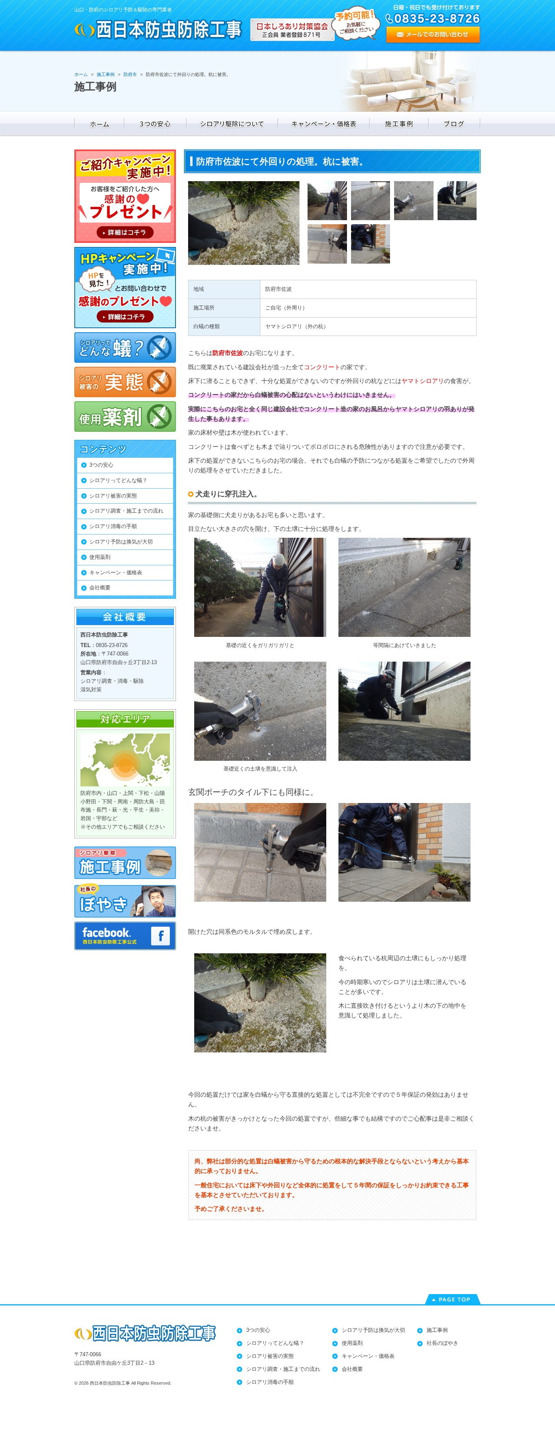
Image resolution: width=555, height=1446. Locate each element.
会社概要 (100, 587)
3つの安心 (101, 465)
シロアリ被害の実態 (113, 496)
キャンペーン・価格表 (115, 572)
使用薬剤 (100, 557)
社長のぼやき (442, 1343)
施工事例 (437, 1330)
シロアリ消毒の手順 (113, 526)
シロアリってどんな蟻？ (118, 480)
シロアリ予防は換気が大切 (121, 542)
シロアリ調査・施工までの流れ (126, 511)
